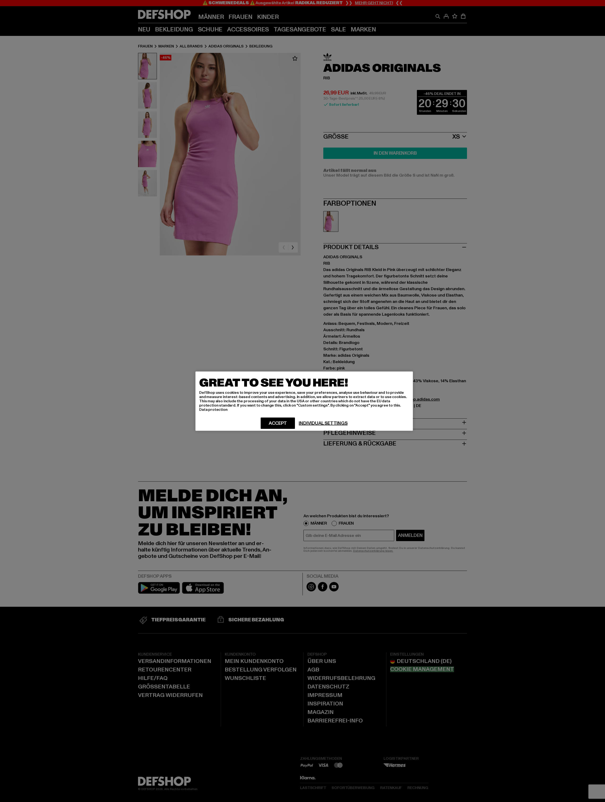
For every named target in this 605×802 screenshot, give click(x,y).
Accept (278, 423)
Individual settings (323, 423)
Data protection (213, 409)
